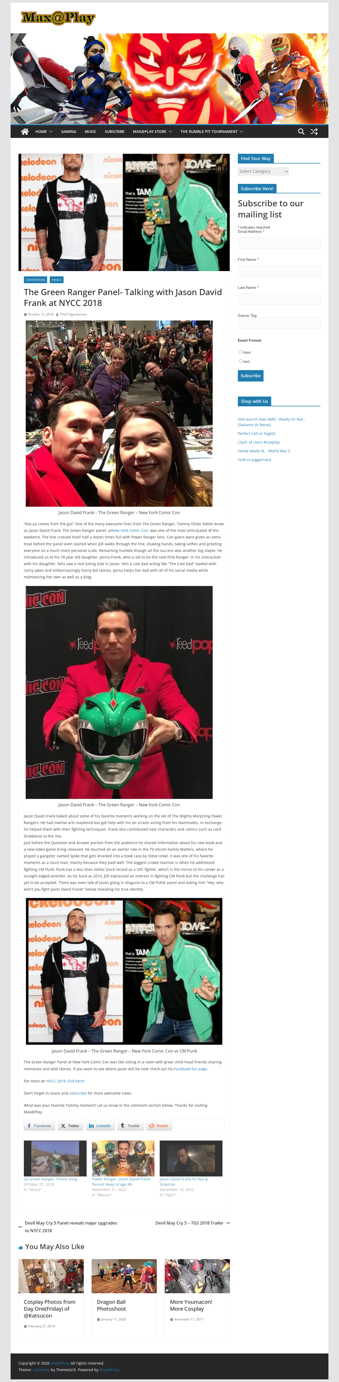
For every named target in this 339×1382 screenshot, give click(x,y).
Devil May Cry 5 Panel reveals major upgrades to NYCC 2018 (71, 1227)
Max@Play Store (149, 131)
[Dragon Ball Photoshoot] (124, 1263)
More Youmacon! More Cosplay (191, 1305)
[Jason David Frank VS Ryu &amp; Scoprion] (191, 1158)
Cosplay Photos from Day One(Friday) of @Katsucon (49, 1308)
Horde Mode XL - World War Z (264, 450)
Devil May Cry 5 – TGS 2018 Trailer (189, 1223)
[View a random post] (314, 131)
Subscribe (114, 131)
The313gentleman (73, 314)
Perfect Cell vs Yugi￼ (256, 433)
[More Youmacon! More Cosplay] (197, 1263)
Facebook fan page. (191, 1068)
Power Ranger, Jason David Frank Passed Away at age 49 (121, 1181)
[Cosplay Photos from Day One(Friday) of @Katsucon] (51, 1263)
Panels (56, 280)
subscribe (78, 1093)
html (247, 352)
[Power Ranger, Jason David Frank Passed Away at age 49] (123, 1158)
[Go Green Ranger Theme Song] (55, 1158)
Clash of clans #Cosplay (259, 442)
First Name (248, 259)
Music (90, 131)
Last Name (248, 287)
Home (41, 131)
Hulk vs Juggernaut (254, 459)
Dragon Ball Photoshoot (111, 1305)
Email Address (251, 231)
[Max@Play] (25, 131)
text (246, 361)
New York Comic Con (129, 530)
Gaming (68, 131)
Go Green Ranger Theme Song (50, 1178)
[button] (50, 131)
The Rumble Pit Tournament (209, 131)
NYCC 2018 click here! (65, 1080)
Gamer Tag (247, 315)
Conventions (35, 280)
